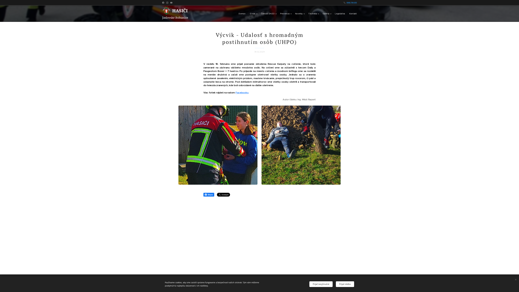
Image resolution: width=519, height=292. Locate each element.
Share (210, 195)
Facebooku (242, 92)
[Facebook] (163, 2)
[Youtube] (171, 2)
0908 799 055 (352, 2)
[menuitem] (243, 13)
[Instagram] (167, 2)
